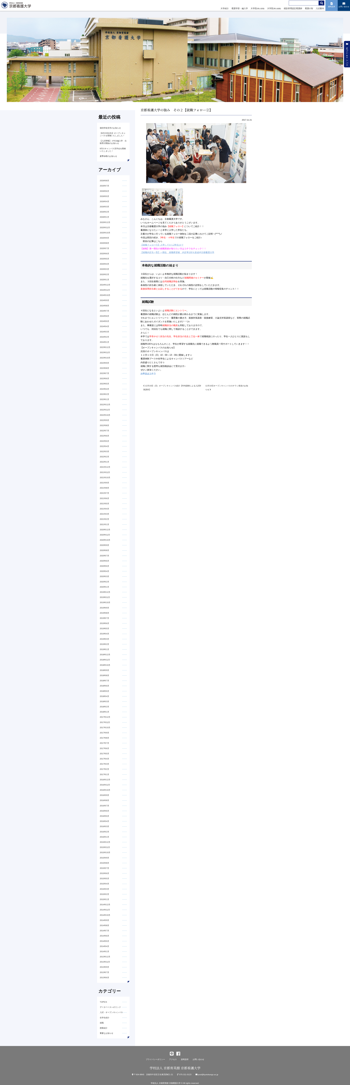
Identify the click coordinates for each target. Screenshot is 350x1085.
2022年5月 (104, 441)
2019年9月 (104, 608)
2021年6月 (104, 498)
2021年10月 (105, 477)
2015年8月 (104, 863)
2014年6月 (104, 936)
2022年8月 (104, 425)
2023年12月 (105, 347)
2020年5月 (104, 566)
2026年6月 (104, 191)
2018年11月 (105, 660)
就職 (102, 1023)
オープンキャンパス (347, 55)
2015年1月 (104, 899)
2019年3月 (104, 639)
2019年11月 (105, 597)
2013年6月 (104, 977)
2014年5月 (104, 941)
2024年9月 (104, 300)
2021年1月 (104, 524)
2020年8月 (104, 550)
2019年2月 (104, 644)
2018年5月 (104, 691)
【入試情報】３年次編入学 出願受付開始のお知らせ (113, 142)
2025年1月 (104, 280)
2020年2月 (104, 582)
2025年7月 (104, 248)
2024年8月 (104, 306)
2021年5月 (104, 503)
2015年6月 (104, 873)
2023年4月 (104, 389)
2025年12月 (105, 222)
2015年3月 (104, 889)
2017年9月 (104, 733)
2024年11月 (105, 290)
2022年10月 (105, 415)
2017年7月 (104, 743)
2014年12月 (105, 904)
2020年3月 (104, 576)
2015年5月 (104, 878)
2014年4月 (104, 946)
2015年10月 (105, 852)
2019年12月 (105, 592)
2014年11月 (105, 910)
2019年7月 (104, 618)
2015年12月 (105, 842)
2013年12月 (105, 957)
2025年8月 (104, 243)
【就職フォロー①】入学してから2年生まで (162, 245)
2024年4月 (104, 326)
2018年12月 (105, 654)
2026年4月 (104, 201)
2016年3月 (104, 826)
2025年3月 (104, 269)
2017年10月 (105, 727)
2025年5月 (104, 259)
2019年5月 (104, 628)
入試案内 (320, 8)
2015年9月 (104, 858)
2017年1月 (104, 774)
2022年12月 (105, 404)
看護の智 (309, 8)
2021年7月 (104, 493)
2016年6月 (104, 811)
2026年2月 (104, 212)
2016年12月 (105, 780)
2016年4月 (104, 821)
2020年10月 (105, 540)
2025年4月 (104, 264)
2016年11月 (105, 785)
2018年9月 (104, 670)
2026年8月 (104, 180)
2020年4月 (104, 571)
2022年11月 (105, 410)
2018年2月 (104, 707)
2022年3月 (104, 451)
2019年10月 (105, 602)
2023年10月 (105, 358)
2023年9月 (104, 363)
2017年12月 (105, 717)
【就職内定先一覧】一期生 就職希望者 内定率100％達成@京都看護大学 (177, 252)
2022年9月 (104, 420)
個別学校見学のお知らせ (110, 128)
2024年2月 (104, 337)
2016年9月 (104, 795)
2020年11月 (105, 535)
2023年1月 (104, 399)
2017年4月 (104, 759)
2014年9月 (104, 920)
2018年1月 (104, 712)
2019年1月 (104, 649)
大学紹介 (225, 8)
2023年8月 (104, 368)
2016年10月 (105, 790)
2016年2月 (104, 832)
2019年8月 (104, 613)
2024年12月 (105, 285)
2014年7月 (104, 931)
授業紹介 (103, 1028)
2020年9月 (104, 545)
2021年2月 (104, 519)
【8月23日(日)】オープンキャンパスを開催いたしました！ (113, 134)
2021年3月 (104, 514)
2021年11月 (105, 472)
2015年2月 (104, 894)
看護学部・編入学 (239, 8)
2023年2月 (104, 394)
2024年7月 (104, 311)
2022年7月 (104, 430)
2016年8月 (104, 800)
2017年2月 (104, 769)
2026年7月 (104, 186)
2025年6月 (104, 253)
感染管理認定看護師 (293, 8)
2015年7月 (104, 868)
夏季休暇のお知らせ (108, 156)
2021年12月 (105, 467)
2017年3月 (104, 764)
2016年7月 (104, 806)
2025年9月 (104, 238)
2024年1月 (104, 342)
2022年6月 (104, 436)
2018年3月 (104, 701)
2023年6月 (104, 378)
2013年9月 (104, 967)
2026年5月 (104, 196)
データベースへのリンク (110, 1007)
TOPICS (103, 1002)
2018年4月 (104, 696)
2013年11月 (105, 962)
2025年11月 (105, 227)
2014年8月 (104, 925)
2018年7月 (104, 681)
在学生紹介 (104, 1018)
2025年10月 (105, 233)
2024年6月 (104, 316)
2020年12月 (105, 530)
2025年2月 (104, 274)
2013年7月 (104, 972)
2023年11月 (105, 352)
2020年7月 (104, 556)
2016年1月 (104, 837)
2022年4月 (104, 446)
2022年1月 (104, 462)
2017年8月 (104, 738)
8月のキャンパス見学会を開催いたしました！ (113, 149)
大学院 (257, 8)
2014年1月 (104, 951)
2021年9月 (104, 483)
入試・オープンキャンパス (111, 1012)
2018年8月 (104, 675)
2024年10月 (105, 295)
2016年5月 (104, 816)
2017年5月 (104, 753)
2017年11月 (105, 722)
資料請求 (185, 1059)
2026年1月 (104, 217)
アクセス (173, 1059)
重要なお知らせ (106, 1033)
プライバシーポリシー (155, 1059)
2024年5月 (104, 321)
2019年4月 (104, 634)
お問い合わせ (198, 1059)
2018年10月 (105, 665)
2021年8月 (104, 488)
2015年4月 (104, 884)
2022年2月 (104, 457)
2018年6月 (104, 686)
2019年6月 (104, 623)
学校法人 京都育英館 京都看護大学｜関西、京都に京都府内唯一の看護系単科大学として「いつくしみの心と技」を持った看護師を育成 (16, 6)
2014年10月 (105, 915)
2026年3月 (104, 207)
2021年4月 (104, 509)
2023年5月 (104, 384)
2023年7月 (104, 373)
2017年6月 (104, 748)
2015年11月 (105, 847)
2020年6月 (104, 561)
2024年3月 (104, 332)
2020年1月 (104, 587)
